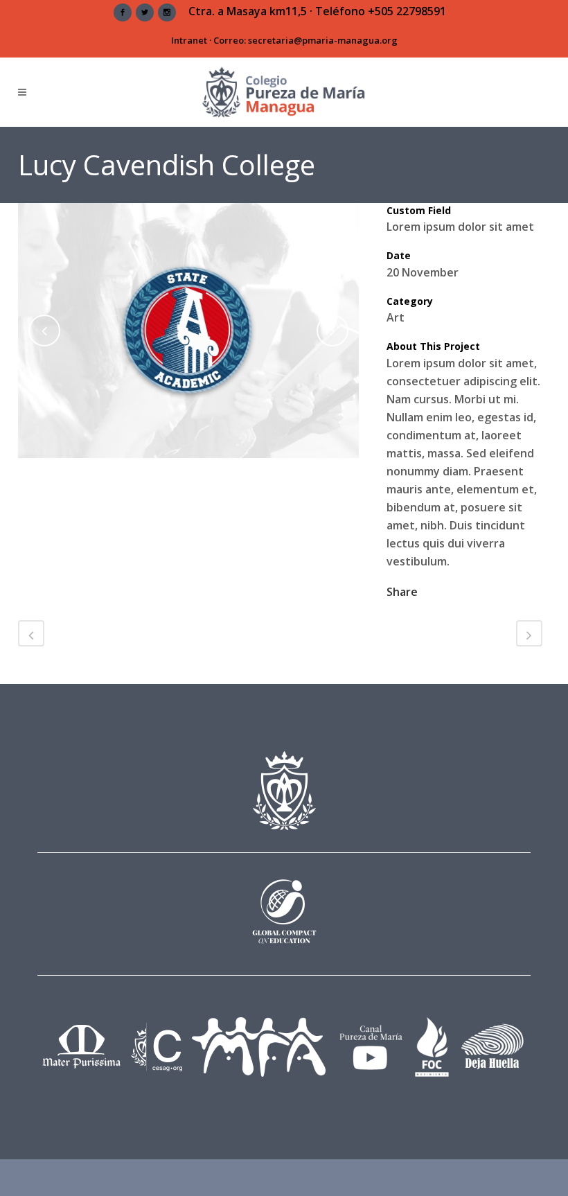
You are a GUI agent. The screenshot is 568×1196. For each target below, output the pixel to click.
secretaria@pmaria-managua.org (323, 40)
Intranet (189, 40)
